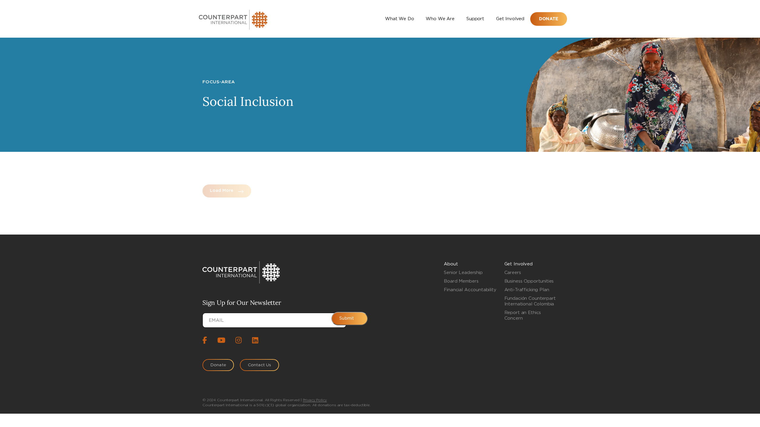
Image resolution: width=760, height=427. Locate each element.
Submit (346, 318)
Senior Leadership (463, 272)
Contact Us (259, 365)
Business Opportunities (529, 281)
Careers (512, 272)
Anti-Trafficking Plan (526, 290)
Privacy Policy (315, 400)
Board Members (461, 281)
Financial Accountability (470, 290)
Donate (548, 19)
